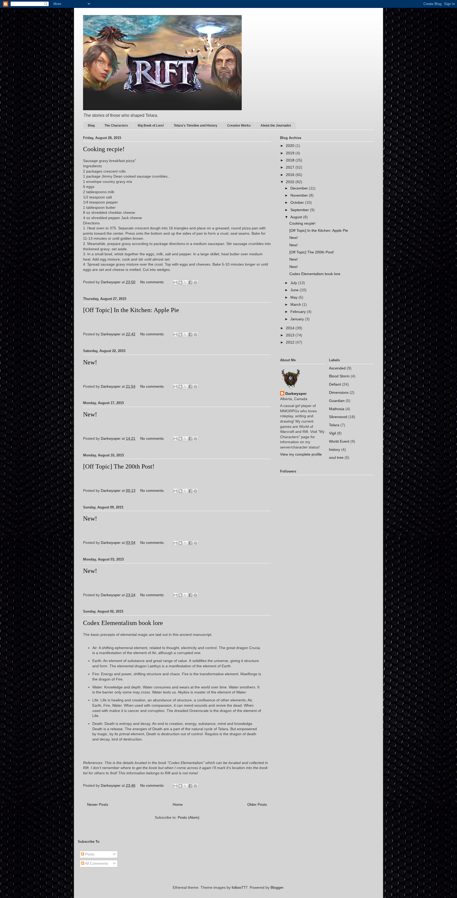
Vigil (332, 433)
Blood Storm (339, 376)
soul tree (336, 457)
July (294, 283)
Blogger (277, 887)
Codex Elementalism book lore (123, 622)
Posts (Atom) (188, 817)
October (297, 202)
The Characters (116, 125)
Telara (334, 425)
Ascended (337, 368)
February (298, 311)
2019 (290, 153)
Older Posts (257, 804)
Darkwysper (296, 393)
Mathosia (336, 409)
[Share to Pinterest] (195, 282)
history (334, 449)
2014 (290, 328)
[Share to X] (185, 282)
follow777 (240, 887)
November (299, 195)
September (300, 210)
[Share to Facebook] (190, 282)
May (294, 297)
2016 (290, 175)
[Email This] (175, 282)
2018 (290, 160)
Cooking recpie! (104, 149)
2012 (290, 342)
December (299, 188)
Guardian (337, 401)
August (296, 217)
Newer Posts (97, 804)
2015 (290, 182)
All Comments (96, 863)
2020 (290, 146)
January (297, 319)
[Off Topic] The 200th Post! (118, 466)
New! (90, 362)
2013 (290, 335)
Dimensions (339, 392)
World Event (339, 441)
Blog (91, 125)
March (296, 304)
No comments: (153, 282)
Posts (89, 854)
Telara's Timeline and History (195, 125)
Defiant (335, 384)
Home (178, 804)
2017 (290, 167)
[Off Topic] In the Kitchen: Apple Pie (131, 310)
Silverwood (338, 417)
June (295, 290)
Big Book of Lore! (151, 125)
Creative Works (239, 125)
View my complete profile (301, 454)
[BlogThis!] (180, 282)
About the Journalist (276, 125)
